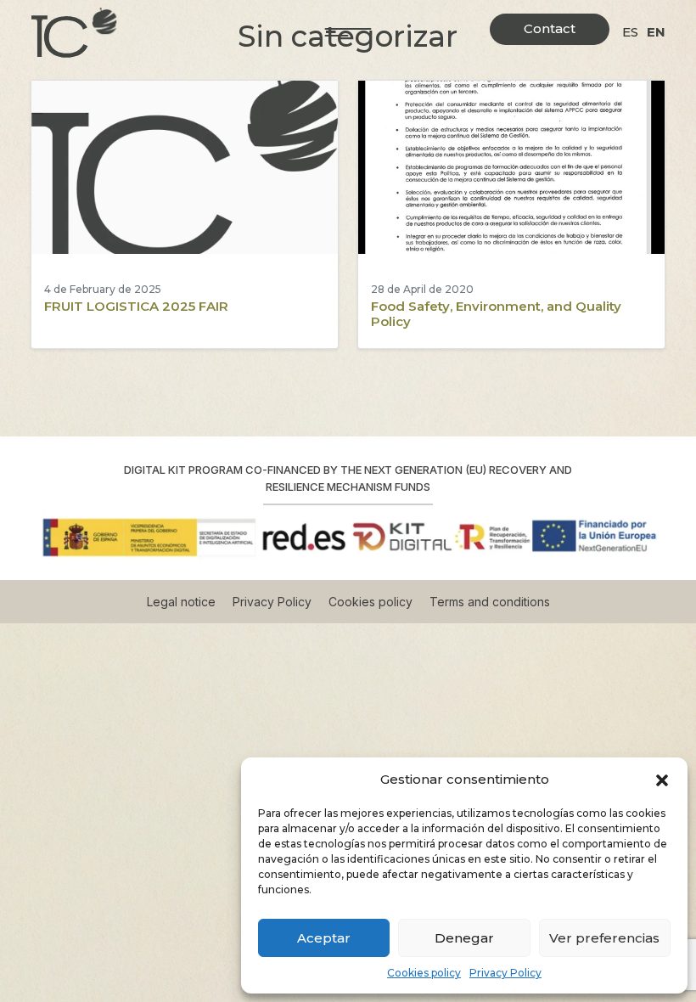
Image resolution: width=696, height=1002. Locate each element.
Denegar (464, 938)
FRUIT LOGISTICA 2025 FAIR (136, 306)
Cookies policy (424, 972)
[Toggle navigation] (348, 32)
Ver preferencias (604, 938)
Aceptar (324, 938)
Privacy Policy (505, 972)
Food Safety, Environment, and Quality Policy (496, 313)
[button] (662, 779)
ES (630, 32)
